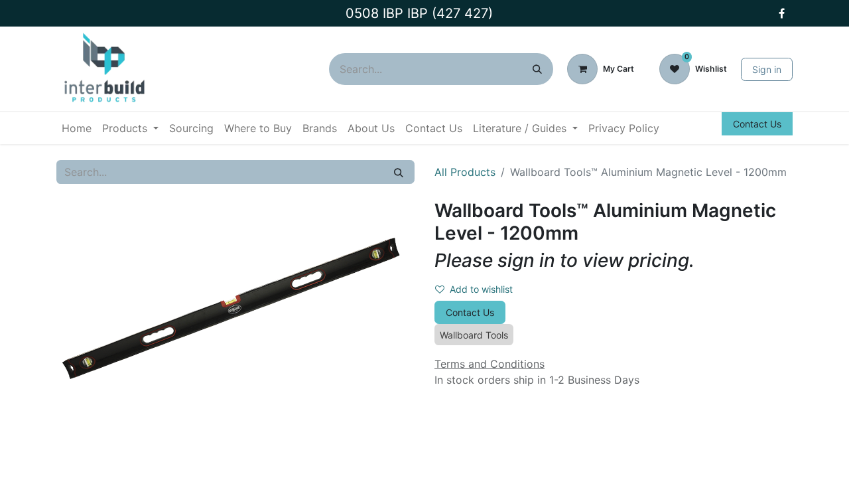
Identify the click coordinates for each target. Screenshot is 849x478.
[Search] (537, 69)
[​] (781, 13)
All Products (464, 172)
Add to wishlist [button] (481, 289)
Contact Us (757, 123)
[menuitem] (76, 128)
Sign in (766, 69)
